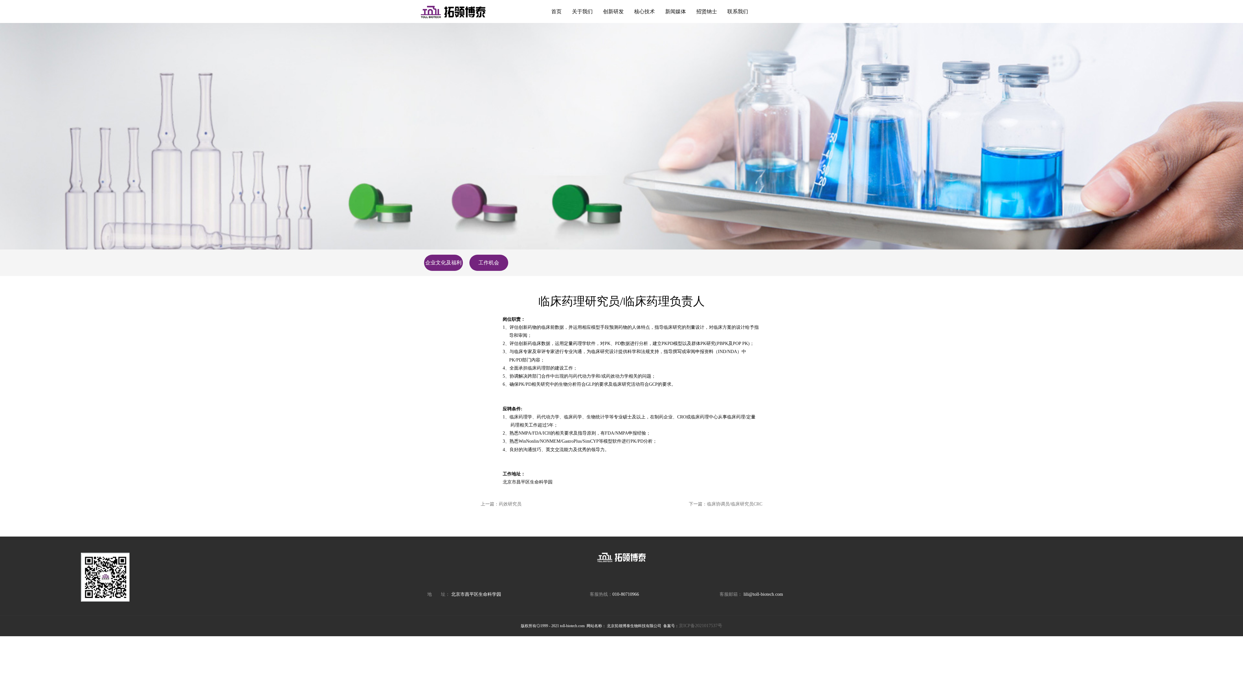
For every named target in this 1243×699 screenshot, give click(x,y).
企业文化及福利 (443, 262)
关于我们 (582, 11)
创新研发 (613, 11)
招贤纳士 (706, 11)
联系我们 (737, 11)
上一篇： (501, 504)
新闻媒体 (675, 11)
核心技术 (644, 11)
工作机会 (488, 262)
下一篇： (725, 504)
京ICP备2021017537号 (700, 625)
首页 (556, 11)
